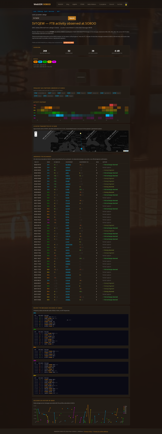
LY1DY (67, 242)
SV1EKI (68, 294)
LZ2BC (67, 228)
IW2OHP (68, 269)
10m (54, 62)
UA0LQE (68, 178)
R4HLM (68, 288)
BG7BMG (68, 164)
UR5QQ (68, 167)
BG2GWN (68, 255)
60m (49, 62)
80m (35, 62)
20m (40, 62)
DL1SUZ (68, 286)
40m (45, 62)
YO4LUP (68, 236)
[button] (36, 133)
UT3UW (68, 280)
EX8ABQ (68, 261)
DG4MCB (68, 275)
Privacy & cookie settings (100, 431)
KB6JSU (68, 206)
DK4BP (68, 181)
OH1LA (68, 200)
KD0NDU (68, 278)
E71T (67, 266)
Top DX (45, 11)
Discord (111, 4)
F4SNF (67, 247)
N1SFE (67, 198)
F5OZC (67, 239)
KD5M (67, 222)
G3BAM (68, 231)
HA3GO (68, 283)
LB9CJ (67, 173)
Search (71, 18)
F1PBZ (67, 189)
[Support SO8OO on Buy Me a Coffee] (126, 4)
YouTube (119, 4)
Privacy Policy (88, 431)
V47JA (67, 195)
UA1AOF (68, 184)
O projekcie (102, 4)
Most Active (51, 11)
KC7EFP (68, 209)
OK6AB (68, 297)
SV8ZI (67, 225)
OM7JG (68, 250)
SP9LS (67, 258)
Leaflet (126, 151)
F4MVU (68, 176)
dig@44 (74, 4)
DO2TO (68, 291)
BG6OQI (68, 170)
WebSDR (42, 4)
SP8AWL (68, 300)
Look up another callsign (39, 15)
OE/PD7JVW (69, 244)
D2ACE (67, 253)
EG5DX (68, 233)
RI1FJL (67, 211)
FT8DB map (40, 11)
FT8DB (82, 4)
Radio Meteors (92, 4)
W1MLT (68, 192)
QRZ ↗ (58, 11)
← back (34, 11)
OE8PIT (68, 186)
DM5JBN (68, 272)
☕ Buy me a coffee (68, 42)
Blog (67, 4)
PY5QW (68, 203)
